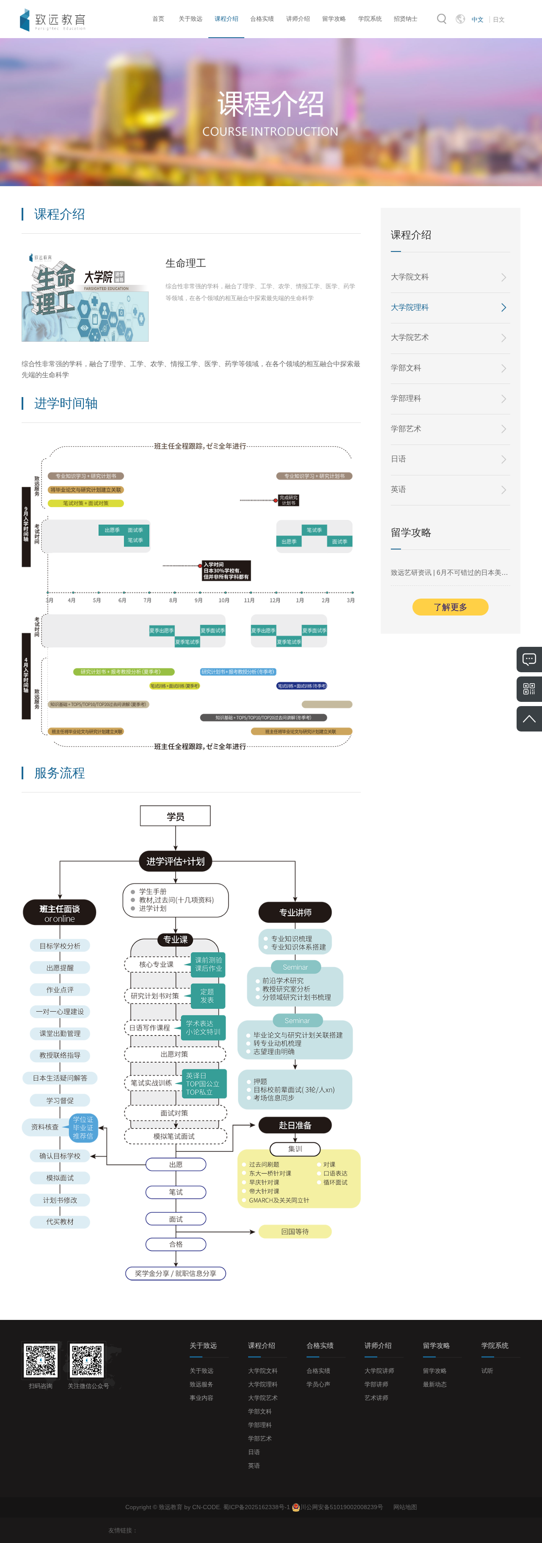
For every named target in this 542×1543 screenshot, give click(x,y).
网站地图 (405, 1507)
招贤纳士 (406, 18)
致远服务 (201, 1384)
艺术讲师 (376, 1397)
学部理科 (406, 398)
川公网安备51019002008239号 (341, 1507)
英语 (398, 489)
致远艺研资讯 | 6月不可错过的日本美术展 (451, 572)
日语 (398, 459)
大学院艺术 (410, 337)
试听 (487, 1370)
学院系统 (370, 18)
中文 (478, 19)
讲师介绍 (298, 18)
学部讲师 (376, 1384)
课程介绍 (226, 18)
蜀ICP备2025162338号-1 (257, 1507)
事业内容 (201, 1397)
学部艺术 (406, 429)
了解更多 (450, 607)
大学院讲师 (379, 1370)
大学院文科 (410, 277)
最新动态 (435, 1384)
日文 (499, 19)
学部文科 (406, 368)
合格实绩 (262, 18)
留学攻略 (334, 18)
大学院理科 (410, 307)
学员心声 (318, 1384)
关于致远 (190, 18)
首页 (158, 18)
